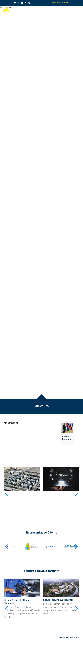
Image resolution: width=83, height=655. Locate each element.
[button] (6, 493)
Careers (60, 3)
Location (52, 3)
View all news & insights (68, 637)
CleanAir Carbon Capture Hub (20, 494)
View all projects (70, 513)
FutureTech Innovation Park (58, 599)
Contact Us (68, 3)
